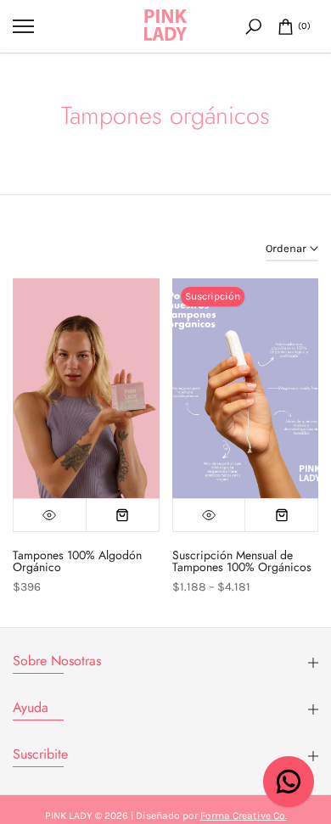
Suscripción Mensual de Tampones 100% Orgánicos (241, 561)
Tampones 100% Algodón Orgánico (77, 561)
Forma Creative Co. (243, 815)
